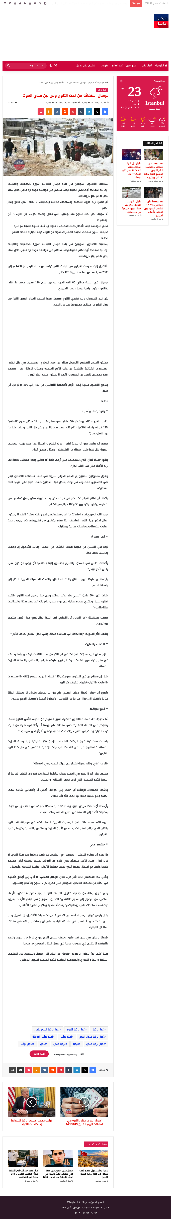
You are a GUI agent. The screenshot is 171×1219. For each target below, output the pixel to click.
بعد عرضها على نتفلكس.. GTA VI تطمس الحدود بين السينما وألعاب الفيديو (153, 208)
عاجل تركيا (27, 1043)
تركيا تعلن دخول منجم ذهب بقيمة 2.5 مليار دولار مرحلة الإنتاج (93, 1173)
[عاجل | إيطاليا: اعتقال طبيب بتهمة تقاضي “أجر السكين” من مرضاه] (131, 154)
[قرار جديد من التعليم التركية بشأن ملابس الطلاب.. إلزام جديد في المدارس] (23, 1158)
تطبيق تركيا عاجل (85, 65)
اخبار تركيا (66, 1036)
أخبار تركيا (147, 65)
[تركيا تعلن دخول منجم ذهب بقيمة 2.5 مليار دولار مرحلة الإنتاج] (93, 1158)
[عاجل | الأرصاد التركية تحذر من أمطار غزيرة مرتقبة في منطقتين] (131, 192)
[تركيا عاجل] (161, 21)
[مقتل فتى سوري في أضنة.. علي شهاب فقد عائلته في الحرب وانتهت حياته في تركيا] (58, 1158)
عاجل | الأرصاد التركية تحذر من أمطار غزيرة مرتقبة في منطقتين (131, 206)
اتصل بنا (105, 1207)
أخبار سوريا (130, 65)
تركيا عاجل (59, 1043)
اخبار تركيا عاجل (95, 1043)
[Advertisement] (57, 34)
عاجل (43, 1043)
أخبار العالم (117, 65)
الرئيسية (160, 65)
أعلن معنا (66, 1207)
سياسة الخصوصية (90, 1207)
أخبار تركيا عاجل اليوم (91, 1036)
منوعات (104, 65)
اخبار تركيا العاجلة (42, 1036)
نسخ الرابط (39, 1054)
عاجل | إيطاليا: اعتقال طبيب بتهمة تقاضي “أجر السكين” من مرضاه (131, 170)
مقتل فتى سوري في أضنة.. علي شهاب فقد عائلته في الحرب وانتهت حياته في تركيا (58, 1173)
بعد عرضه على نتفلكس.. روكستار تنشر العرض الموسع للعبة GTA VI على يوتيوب (92, 3)
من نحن (76, 1207)
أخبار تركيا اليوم (76, 1029)
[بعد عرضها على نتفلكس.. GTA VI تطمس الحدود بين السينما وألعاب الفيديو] (153, 192)
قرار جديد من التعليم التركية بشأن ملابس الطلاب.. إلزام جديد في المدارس (23, 1173)
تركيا (76, 1043)
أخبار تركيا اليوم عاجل (47, 1029)
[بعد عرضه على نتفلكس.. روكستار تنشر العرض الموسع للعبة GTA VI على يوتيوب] (153, 154)
